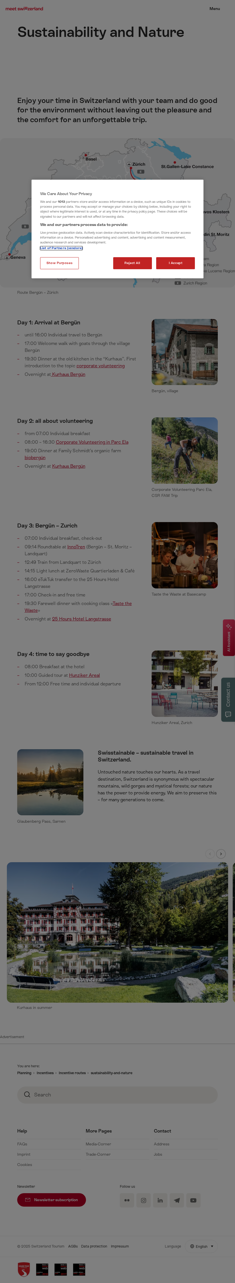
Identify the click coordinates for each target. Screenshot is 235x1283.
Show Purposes (59, 263)
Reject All (132, 263)
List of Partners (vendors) (61, 248)
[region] (117, 229)
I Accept (176, 263)
